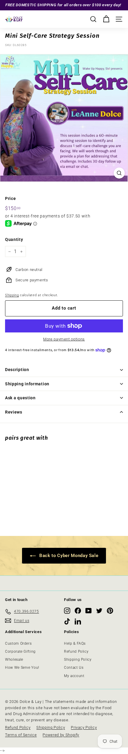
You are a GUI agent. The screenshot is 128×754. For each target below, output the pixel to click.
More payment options (64, 339)
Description (17, 369)
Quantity (14, 239)
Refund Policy (76, 651)
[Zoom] (119, 173)
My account (74, 676)
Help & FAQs (75, 643)
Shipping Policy (78, 659)
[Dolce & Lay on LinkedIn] (78, 621)
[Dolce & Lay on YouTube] (88, 611)
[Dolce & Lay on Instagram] (67, 611)
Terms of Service (21, 735)
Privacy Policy (84, 727)
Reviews (13, 412)
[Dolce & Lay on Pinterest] (110, 611)
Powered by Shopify (61, 735)
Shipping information (27, 383)
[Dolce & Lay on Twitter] (99, 611)
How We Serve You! (22, 667)
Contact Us (74, 667)
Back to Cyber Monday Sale (68, 555)
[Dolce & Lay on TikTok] (67, 621)
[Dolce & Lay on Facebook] (78, 611)
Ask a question (20, 397)
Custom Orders (18, 643)
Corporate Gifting (20, 651)
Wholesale (14, 659)
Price (10, 198)
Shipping (12, 295)
